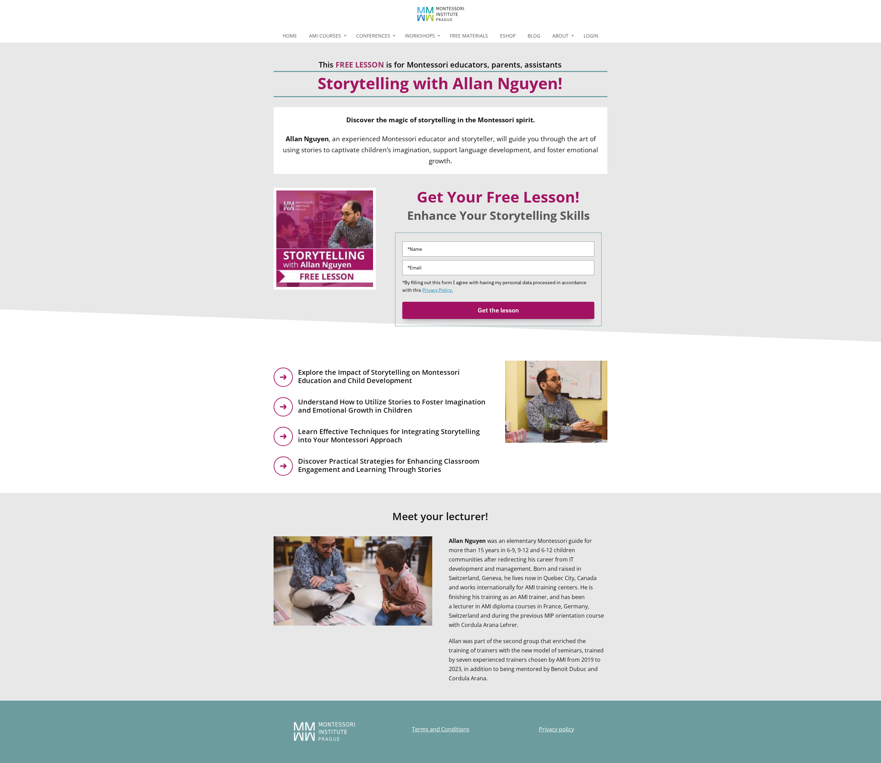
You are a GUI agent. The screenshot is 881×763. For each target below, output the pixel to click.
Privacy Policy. (437, 290)
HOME (290, 35)
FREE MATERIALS (469, 35)
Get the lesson (498, 310)
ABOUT (560, 35)
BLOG (534, 35)
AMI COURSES (325, 35)
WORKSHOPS (420, 35)
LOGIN (591, 35)
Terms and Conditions (440, 729)
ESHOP (508, 35)
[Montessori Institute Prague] (440, 14)
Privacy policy (556, 729)
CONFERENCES (373, 35)
